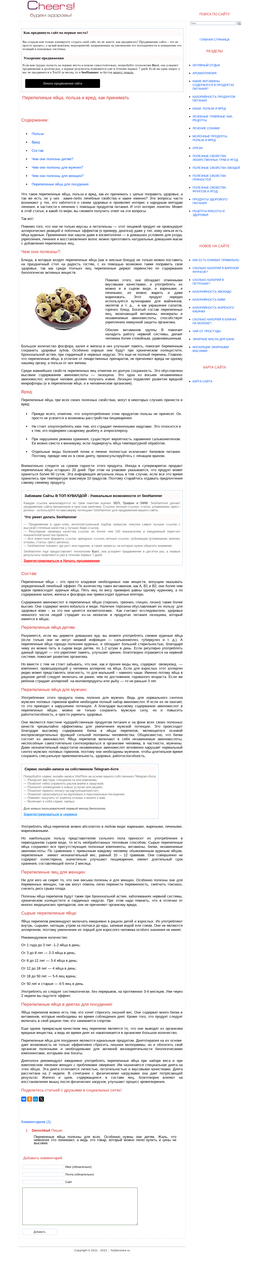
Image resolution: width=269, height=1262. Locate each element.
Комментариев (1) (36, 1122)
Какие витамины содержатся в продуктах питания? (213, 84)
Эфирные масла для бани (213, 339)
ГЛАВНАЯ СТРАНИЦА (214, 39)
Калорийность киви (209, 299)
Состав (38, 151)
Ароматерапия (204, 73)
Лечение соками (206, 128)
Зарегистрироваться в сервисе (50, 814)
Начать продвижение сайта (62, 83)
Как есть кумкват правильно (216, 260)
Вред (36, 142)
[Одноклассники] (29, 1099)
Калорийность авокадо (212, 291)
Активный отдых (206, 65)
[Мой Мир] (35, 1099)
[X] (41, 1099)
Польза (38, 134)
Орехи (198, 148)
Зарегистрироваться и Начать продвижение (62, 561)
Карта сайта (202, 381)
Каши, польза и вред (209, 108)
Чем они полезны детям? (52, 159)
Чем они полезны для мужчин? (57, 167)
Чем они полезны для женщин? (57, 176)
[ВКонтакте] (23, 1099)
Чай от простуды (207, 331)
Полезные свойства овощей (216, 167)
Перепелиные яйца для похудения (60, 184)
